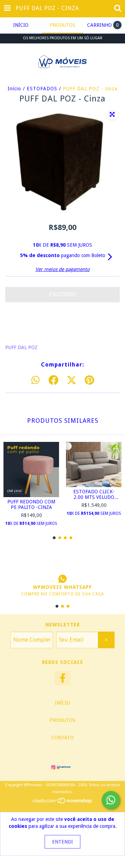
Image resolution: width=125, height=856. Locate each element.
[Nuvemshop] (62, 803)
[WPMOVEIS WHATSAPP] (62, 579)
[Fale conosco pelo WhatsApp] (111, 800)
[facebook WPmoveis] (62, 678)
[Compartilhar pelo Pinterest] (89, 380)
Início (14, 88)
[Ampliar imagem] (112, 114)
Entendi (62, 842)
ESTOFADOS (42, 88)
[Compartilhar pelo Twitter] (71, 380)
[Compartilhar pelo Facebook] (53, 380)
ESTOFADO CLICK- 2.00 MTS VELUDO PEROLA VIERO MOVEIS (94, 494)
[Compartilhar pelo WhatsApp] (35, 380)
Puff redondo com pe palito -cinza (31, 504)
